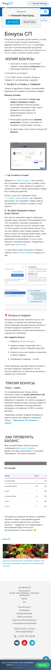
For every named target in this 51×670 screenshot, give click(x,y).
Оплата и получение (24, 617)
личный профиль (27, 341)
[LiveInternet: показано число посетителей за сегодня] (12, 650)
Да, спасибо (13, 22)
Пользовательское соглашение (24, 623)
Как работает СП (24, 587)
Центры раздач (24, 591)
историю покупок (22, 180)
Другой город (29, 22)
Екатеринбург (24, 595)
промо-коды (20, 244)
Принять (42, 665)
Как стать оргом (24, 607)
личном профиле (26, 252)
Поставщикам (24, 610)
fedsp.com (29, 45)
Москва (12, 593)
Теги (24, 602)
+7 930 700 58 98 (26, 636)
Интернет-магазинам (24, 613)
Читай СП (6, 539)
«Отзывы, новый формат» (18, 198)
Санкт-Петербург (22, 593)
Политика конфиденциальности (24, 620)
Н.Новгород (34, 593)
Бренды (24, 598)
